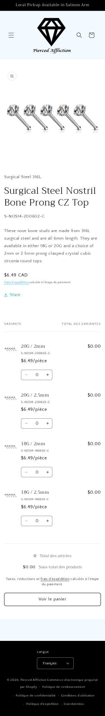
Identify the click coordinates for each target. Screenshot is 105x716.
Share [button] (15, 295)
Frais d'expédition (16, 282)
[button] (11, 35)
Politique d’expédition (42, 704)
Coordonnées (74, 704)
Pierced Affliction (33, 680)
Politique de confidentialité (36, 695)
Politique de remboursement (63, 687)
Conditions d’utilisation (78, 695)
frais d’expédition (55, 579)
